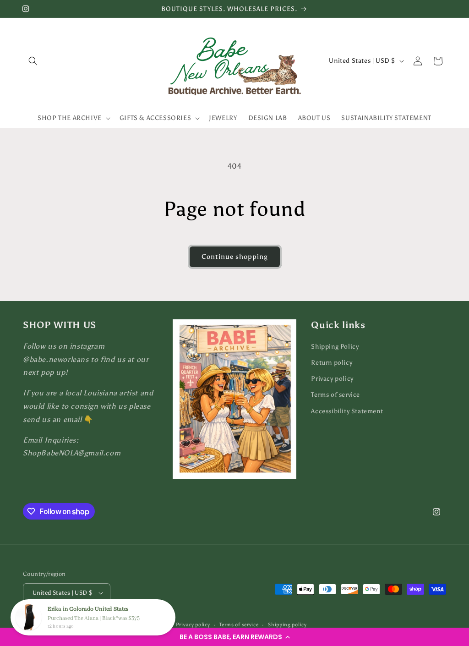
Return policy (331, 363)
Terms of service (335, 395)
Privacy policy (332, 379)
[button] (234, 637)
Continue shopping (235, 256)
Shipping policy (287, 625)
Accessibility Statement (347, 411)
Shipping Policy (335, 346)
